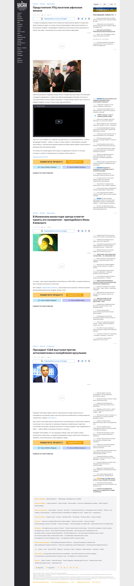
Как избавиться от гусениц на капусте (78, 556)
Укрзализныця (97, 512)
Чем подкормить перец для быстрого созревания (56, 553)
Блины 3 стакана (45, 560)
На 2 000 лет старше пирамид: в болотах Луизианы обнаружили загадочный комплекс (104, 329)
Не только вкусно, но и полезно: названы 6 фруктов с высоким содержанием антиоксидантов (103, 179)
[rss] (77, 567)
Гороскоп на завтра (89, 521)
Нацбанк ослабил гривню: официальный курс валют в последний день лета (104, 422)
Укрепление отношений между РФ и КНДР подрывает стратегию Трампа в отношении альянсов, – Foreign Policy (104, 245)
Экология (19, 24)
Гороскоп (38, 521)
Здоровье (20, 39)
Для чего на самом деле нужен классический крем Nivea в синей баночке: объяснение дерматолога (104, 207)
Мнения (19, 53)
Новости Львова (62, 503)
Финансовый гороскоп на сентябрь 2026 (102, 523)
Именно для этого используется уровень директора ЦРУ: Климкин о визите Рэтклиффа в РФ (104, 25)
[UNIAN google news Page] (67, 567)
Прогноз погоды (40, 517)
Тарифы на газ (88, 512)
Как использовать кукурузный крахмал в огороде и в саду (50, 556)
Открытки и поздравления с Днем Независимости (71, 545)
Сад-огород (38, 553)
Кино (45, 549)
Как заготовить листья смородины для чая (85, 530)
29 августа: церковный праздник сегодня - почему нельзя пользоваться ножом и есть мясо (103, 323)
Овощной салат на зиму (95, 560)
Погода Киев (76, 517)
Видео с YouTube (21, 47)
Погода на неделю (96, 517)
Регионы (19, 26)
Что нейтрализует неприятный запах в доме (76, 535)
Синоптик (58, 517)
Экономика (20, 20)
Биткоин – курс (108, 510)
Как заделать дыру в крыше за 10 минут (53, 528)
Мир (18, 22)
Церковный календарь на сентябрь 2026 (84, 542)
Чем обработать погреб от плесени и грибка (72, 538)
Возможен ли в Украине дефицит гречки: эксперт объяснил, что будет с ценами (103, 266)
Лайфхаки (38, 528)
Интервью (20, 51)
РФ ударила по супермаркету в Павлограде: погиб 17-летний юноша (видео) (103, 169)
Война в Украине (40, 499)
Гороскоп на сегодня (77, 521)
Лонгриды (20, 55)
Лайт (18, 33)
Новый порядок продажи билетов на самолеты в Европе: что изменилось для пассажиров (104, 163)
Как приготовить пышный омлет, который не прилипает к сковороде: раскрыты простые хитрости (103, 272)
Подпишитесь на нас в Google (55, 19)
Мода (72, 549)
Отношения (95, 549)
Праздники (78, 549)
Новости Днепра (39, 505)
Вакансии (19, 60)
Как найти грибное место (70, 533)
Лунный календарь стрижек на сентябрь (46, 523)
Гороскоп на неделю (63, 523)
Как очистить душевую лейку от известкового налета (49, 535)
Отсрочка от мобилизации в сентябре (87, 503)
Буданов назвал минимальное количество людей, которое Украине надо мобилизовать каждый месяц (104, 282)
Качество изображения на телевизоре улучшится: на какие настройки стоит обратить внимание (104, 428)
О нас (72, 582)
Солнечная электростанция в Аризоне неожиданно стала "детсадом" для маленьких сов (104, 484)
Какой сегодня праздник (42, 542)
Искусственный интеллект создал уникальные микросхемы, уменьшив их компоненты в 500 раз (104, 150)
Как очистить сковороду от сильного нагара (100, 528)
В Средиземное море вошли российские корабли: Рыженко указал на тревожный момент (104, 317)
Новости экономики (41, 510)
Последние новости (103, 15)
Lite (36, 549)
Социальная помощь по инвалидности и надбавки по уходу (67, 512)
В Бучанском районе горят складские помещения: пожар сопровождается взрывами (105, 100)
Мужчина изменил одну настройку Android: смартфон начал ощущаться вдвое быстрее (104, 19)
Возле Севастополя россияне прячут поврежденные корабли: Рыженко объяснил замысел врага (104, 452)
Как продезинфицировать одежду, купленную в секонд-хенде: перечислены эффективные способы (104, 129)
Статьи (19, 49)
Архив (19, 58)
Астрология (67, 549)
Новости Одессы (103, 503)
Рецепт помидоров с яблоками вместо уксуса (75, 560)
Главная (19, 13)
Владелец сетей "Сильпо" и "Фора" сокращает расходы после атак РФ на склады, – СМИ (104, 410)
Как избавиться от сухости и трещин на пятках (47, 538)
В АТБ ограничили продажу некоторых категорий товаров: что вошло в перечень (104, 140)
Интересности (21, 43)
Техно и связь (21, 31)
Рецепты (40, 549)
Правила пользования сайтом (41, 582)
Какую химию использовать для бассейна (62, 530)
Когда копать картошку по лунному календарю (83, 553)
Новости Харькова (52, 503)
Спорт (19, 28)
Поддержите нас (104, 10)
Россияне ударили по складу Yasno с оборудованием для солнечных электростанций (104, 464)
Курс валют (67, 510)
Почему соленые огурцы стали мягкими (76, 528)
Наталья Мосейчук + (51, 499)
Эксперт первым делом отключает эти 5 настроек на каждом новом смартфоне (104, 440)
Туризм (19, 41)
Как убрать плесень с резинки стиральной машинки (49, 533)
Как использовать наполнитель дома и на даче (90, 533)
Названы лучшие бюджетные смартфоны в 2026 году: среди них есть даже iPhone (104, 405)
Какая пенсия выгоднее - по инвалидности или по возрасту (87, 510)
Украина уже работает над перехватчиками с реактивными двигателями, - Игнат (102, 300)
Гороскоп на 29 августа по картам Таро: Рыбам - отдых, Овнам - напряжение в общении (104, 288)
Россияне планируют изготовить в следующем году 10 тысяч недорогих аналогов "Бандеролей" (104, 44)
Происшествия (21, 37)
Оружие (19, 35)
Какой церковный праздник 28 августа (97, 545)
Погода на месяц (50, 517)
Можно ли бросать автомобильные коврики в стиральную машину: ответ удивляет (104, 260)
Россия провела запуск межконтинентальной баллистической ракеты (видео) (103, 312)
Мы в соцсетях (96, 582)
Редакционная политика (83, 582)
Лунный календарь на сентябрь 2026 (80, 523)
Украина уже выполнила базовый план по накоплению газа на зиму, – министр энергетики (104, 446)
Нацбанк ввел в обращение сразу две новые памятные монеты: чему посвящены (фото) (104, 306)
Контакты (19, 62)
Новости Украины (40, 503)
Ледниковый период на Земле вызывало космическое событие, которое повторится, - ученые (104, 458)
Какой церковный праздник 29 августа (61, 542)
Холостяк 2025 (52, 549)
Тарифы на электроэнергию (42, 512)
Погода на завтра (85, 517)
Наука (19, 29)
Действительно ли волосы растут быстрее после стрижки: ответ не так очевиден (104, 294)
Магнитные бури (67, 517)
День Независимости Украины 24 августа (46, 545)
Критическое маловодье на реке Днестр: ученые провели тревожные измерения (103, 434)
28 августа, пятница (101, 39)
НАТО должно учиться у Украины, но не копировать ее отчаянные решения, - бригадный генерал (104, 416)
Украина (19, 16)
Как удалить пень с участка (42, 530)
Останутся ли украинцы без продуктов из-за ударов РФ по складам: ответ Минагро (104, 490)
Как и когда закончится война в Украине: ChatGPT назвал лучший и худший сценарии (104, 194)
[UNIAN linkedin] (64, 567)
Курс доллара (52, 510)
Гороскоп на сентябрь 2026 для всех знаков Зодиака (56, 521)
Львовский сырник (57, 560)
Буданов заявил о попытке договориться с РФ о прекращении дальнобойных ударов (102, 394)
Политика (19, 18)
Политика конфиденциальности (60, 582)
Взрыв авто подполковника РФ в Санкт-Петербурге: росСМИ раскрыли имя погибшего (104, 469)
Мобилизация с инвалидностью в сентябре (69, 499)
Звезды (102, 549)
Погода (19, 44)
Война (19, 15)
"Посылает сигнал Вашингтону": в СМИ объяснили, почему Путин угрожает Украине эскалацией (104, 110)
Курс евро (60, 510)
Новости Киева (72, 503)
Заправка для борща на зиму (42, 563)
